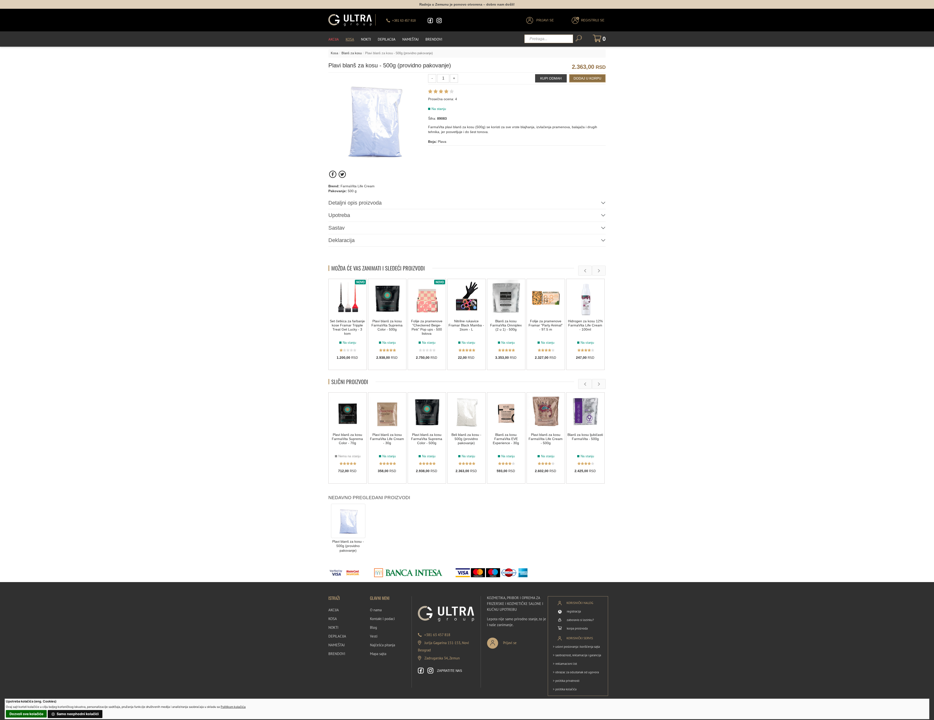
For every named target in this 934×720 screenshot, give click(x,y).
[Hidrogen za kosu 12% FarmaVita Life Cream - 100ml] (585, 298)
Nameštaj (410, 39)
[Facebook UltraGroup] (430, 21)
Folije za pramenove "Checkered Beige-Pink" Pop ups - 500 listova (426, 327)
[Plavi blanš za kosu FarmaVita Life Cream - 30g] (387, 411)
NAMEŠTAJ (336, 645)
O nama (376, 610)
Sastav (336, 228)
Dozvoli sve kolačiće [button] (26, 714)
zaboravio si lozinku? (580, 620)
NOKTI (333, 627)
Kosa (350, 39)
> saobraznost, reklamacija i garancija (577, 655)
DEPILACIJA (337, 636)
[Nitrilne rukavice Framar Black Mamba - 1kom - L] (466, 298)
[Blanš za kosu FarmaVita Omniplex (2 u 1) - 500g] (506, 298)
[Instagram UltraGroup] (439, 21)
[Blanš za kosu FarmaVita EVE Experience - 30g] (506, 411)
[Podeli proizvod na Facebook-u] (333, 174)
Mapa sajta (378, 653)
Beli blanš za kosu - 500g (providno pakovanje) (466, 439)
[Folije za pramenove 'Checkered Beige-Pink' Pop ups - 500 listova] (427, 298)
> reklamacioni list (565, 664)
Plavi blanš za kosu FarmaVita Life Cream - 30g (387, 439)
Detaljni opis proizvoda (355, 203)
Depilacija (386, 39)
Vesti (373, 636)
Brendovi (433, 39)
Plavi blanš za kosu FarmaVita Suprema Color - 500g (387, 325)
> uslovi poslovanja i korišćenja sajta (576, 647)
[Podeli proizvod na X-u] (342, 174)
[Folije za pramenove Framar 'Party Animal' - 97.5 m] (546, 298)
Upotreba (339, 215)
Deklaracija (341, 240)
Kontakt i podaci (382, 618)
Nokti (366, 39)
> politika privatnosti (566, 681)
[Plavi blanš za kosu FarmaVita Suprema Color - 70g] (347, 411)
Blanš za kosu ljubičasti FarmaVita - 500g (585, 437)
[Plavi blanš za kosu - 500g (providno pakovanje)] (348, 521)
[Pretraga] (578, 38)
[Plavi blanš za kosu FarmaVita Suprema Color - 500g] (387, 298)
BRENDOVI (336, 653)
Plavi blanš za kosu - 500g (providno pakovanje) (348, 546)
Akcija (333, 39)
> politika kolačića (564, 689)
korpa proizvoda (577, 628)
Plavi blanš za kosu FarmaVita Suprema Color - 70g (347, 439)
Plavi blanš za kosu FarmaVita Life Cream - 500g (546, 439)
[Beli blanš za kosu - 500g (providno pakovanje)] (466, 411)
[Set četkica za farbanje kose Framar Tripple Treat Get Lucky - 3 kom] (347, 298)
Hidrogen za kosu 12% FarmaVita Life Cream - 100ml (585, 325)
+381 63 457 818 (437, 634)
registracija (574, 611)
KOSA (332, 618)
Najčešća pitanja (382, 645)
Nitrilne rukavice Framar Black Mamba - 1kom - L (466, 325)
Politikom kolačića (233, 707)
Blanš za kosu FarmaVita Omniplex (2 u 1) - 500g (506, 325)
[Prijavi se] (518, 641)
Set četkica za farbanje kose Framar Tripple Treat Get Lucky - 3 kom (347, 327)
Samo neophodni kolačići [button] (77, 714)
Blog (373, 627)
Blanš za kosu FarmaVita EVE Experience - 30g (506, 439)
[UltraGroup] (350, 20)
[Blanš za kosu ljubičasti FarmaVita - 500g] (585, 411)
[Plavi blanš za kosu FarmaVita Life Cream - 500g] (546, 411)
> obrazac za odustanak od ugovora (576, 672)
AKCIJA (333, 610)
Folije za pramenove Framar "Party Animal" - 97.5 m (546, 325)
